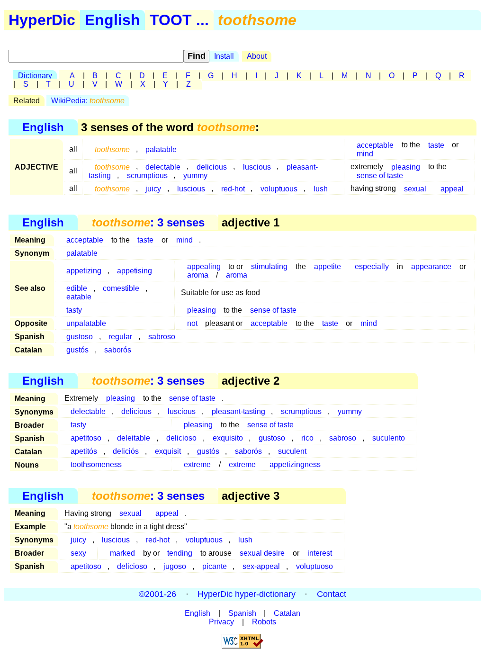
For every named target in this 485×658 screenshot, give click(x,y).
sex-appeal (261, 566)
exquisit (168, 451)
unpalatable (86, 323)
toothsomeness (96, 464)
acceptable (84, 240)
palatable (161, 149)
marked (122, 553)
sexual (415, 188)
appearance (431, 266)
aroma (197, 275)
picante (214, 566)
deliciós (126, 451)
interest (319, 553)
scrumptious (147, 175)
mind (365, 153)
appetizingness (295, 464)
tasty (74, 310)
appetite (327, 266)
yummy (195, 175)
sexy (78, 553)
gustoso (79, 337)
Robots (264, 622)
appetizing (83, 271)
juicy (153, 188)
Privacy (221, 622)
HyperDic (42, 19)
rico (307, 438)
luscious (257, 166)
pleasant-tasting (238, 411)
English (112, 19)
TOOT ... (179, 19)
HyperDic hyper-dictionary (247, 594)
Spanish (242, 613)
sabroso (161, 337)
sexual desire (262, 553)
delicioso (181, 438)
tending (179, 553)
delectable (88, 411)
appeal (452, 188)
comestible (121, 288)
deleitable (133, 438)
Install (224, 56)
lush (321, 188)
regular (120, 337)
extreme (197, 464)
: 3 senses (148, 222)
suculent (292, 451)
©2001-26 (157, 594)
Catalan (287, 613)
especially (372, 266)
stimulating (269, 266)
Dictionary (35, 76)
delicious (136, 411)
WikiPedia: (88, 101)
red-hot (233, 188)
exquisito (228, 438)
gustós (77, 350)
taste (436, 145)
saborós (117, 350)
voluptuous (278, 188)
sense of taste (380, 175)
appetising (134, 271)
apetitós (84, 451)
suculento (388, 438)
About (257, 56)
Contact (331, 594)
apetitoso (86, 438)
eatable (78, 297)
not (192, 323)
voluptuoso (314, 566)
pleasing (201, 310)
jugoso (174, 566)
